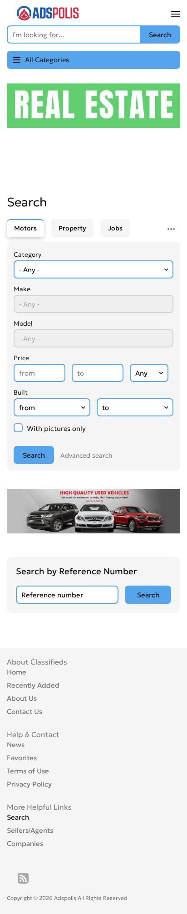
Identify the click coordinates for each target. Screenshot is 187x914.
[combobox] (93, 269)
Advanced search (86, 455)
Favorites (22, 757)
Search (18, 817)
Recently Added (33, 685)
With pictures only (55, 428)
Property (72, 228)
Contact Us (24, 711)
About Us (22, 698)
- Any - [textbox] (29, 269)
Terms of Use (28, 771)
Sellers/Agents (30, 830)
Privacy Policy (29, 784)
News (16, 744)
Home (16, 672)
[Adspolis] (48, 17)
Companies (25, 843)
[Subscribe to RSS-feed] (23, 878)
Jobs (115, 228)
